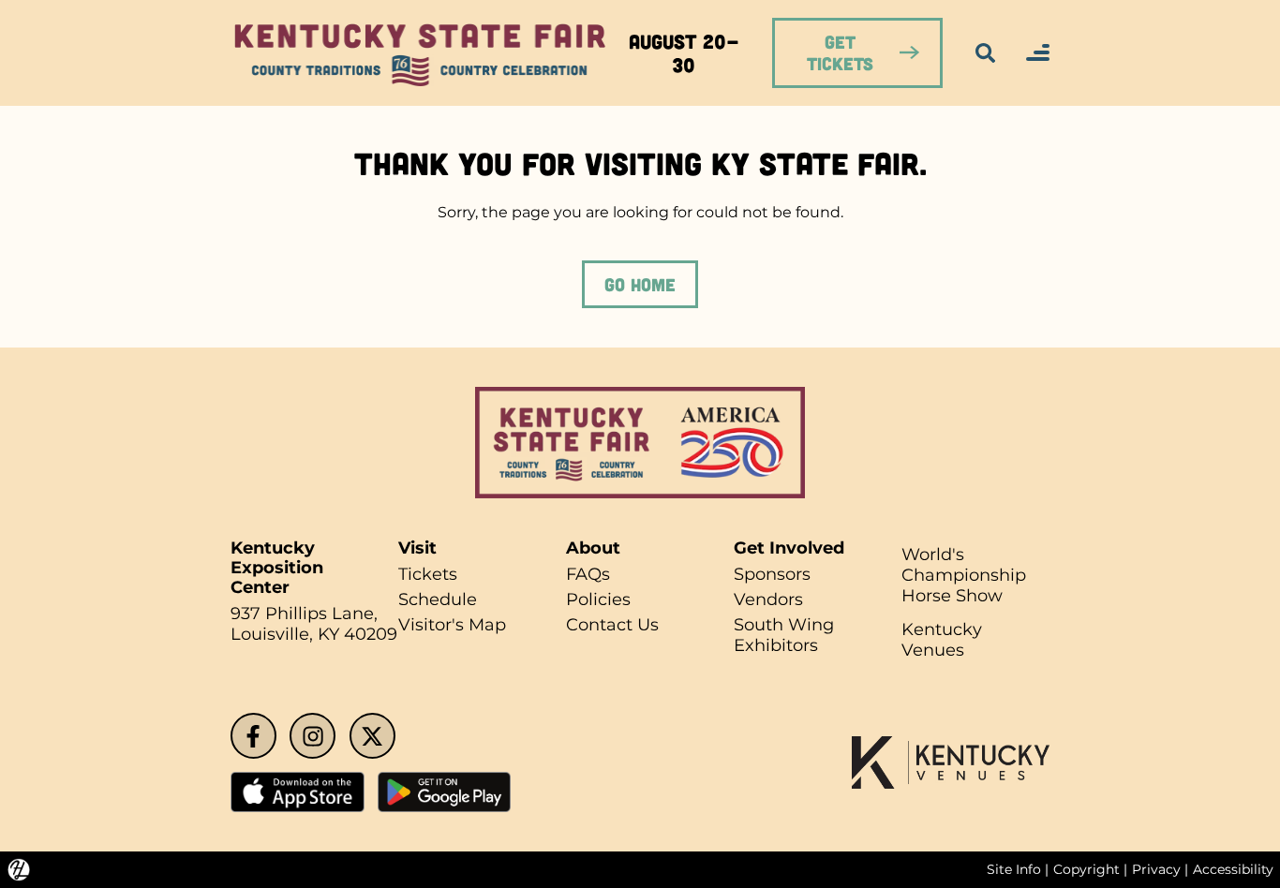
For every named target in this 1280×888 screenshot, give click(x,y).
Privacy (1156, 869)
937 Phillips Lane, (304, 613)
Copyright (1086, 869)
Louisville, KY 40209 (314, 634)
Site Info (1014, 869)
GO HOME (640, 284)
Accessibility (1233, 869)
